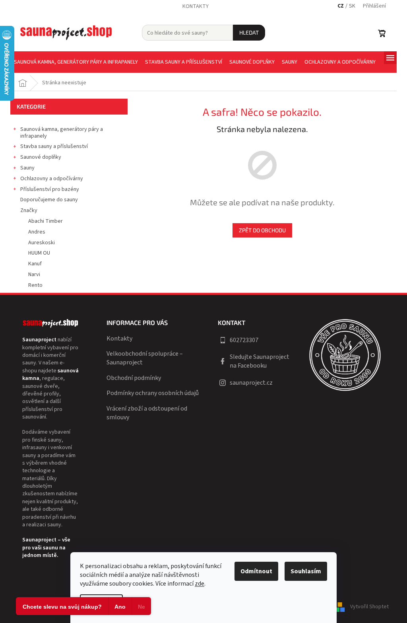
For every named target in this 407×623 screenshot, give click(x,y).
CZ (340, 6)
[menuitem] (75, 62)
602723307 (244, 340)
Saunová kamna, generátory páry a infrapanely (61, 132)
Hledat (249, 32)
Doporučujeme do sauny (49, 200)
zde (199, 583)
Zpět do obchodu (262, 230)
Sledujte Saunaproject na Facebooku (259, 361)
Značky (28, 210)
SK (352, 6)
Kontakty (195, 6)
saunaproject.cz (251, 382)
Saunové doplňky (40, 157)
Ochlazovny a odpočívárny (51, 179)
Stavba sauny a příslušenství (54, 146)
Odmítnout (256, 571)
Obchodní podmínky (134, 378)
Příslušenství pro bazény (49, 189)
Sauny (27, 168)
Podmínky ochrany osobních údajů (153, 393)
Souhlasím (306, 571)
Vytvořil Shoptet (369, 607)
